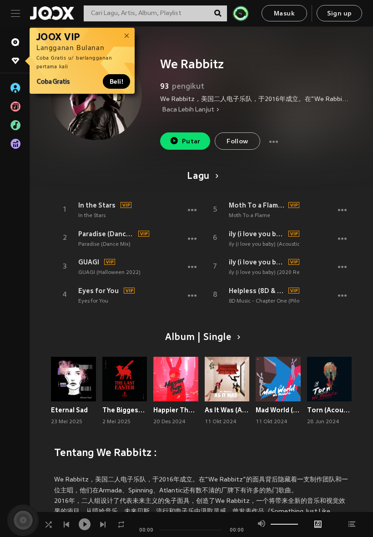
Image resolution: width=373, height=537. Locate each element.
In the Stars (97, 205)
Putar (191, 141)
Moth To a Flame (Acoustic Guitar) (257, 205)
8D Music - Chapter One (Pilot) (266, 301)
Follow (237, 141)
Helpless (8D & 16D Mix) (257, 290)
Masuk (284, 13)
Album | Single (198, 338)
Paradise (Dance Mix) (107, 234)
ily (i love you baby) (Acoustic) (265, 244)
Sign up (339, 13)
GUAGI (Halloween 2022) (109, 272)
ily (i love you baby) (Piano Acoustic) (257, 234)
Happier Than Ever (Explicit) (175, 410)
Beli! (116, 81)
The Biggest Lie (124, 410)
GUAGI (88, 262)
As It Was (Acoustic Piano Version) (227, 410)
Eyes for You (98, 290)
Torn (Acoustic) (329, 410)
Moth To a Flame (249, 215)
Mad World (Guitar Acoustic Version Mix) (278, 410)
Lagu (198, 177)
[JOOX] (52, 13)
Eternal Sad (69, 410)
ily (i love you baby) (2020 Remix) (257, 262)
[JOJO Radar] (241, 13)
